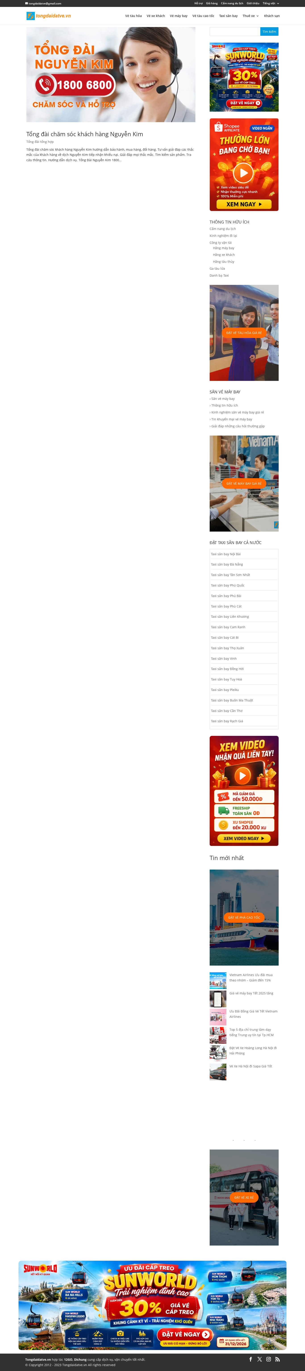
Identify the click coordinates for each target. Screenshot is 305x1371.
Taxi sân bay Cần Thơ (226, 711)
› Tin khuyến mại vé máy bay (231, 419)
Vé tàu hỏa (133, 16)
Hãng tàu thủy (223, 261)
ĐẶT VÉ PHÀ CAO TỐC (244, 917)
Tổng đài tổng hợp (40, 142)
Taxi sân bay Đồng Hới (227, 669)
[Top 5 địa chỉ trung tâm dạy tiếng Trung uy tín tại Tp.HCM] (218, 1036)
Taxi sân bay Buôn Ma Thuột (232, 700)
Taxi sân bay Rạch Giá (227, 721)
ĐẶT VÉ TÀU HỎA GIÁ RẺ (244, 333)
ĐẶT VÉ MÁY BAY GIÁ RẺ (244, 483)
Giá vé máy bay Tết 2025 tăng (251, 993)
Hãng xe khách (224, 254)
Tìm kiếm (269, 31)
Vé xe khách (156, 16)
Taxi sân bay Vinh (224, 658)
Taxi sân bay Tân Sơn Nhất (230, 575)
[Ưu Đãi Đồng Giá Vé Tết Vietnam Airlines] (218, 1018)
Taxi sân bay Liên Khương (230, 616)
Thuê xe (249, 16)
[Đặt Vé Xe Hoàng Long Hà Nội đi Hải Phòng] (218, 1054)
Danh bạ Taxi (219, 275)
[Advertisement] (244, 1110)
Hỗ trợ (198, 3)
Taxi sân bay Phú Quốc (227, 585)
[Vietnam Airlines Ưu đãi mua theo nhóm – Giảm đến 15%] (218, 981)
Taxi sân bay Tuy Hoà (226, 679)
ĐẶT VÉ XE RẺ (244, 1197)
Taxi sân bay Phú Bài (226, 596)
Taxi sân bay (228, 16)
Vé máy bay (179, 16)
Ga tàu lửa (217, 268)
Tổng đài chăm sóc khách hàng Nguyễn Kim (84, 134)
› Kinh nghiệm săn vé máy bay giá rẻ (237, 412)
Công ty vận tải (221, 242)
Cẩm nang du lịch (232, 3)
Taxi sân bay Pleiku (225, 690)
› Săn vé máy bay (222, 398)
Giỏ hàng (212, 3)
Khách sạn (272, 16)
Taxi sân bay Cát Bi (225, 637)
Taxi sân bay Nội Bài (226, 554)
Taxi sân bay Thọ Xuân (227, 648)
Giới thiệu (253, 3)
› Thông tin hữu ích (224, 405)
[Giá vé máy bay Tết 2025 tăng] (218, 1000)
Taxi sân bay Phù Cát (226, 606)
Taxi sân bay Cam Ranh (228, 627)
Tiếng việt (269, 3)
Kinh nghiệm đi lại (223, 236)
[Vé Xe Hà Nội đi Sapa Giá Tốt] (218, 1073)
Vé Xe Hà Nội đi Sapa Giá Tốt (251, 1066)
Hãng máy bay (223, 248)
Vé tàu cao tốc (203, 16)
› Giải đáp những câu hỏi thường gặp (237, 426)
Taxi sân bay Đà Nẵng (227, 564)
